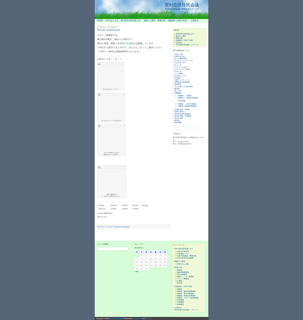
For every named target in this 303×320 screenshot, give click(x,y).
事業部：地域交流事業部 (186, 296)
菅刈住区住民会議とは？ (131, 20)
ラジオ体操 (179, 73)
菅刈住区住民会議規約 (185, 258)
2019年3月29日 (114, 30)
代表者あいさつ (183, 254)
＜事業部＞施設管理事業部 (186, 106)
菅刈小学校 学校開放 (183, 116)
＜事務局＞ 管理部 (184, 96)
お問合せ (194, 20)
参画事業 (180, 304)
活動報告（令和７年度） (178, 20)
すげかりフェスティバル (184, 60)
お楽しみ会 (179, 54)
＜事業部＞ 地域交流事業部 (187, 98)
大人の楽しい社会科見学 (184, 86)
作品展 (177, 78)
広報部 (179, 281)
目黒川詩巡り (180, 112)
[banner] (151, 9)
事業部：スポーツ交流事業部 (188, 298)
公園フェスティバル (182, 80)
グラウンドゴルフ (107, 27)
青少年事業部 (182, 274)
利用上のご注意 (183, 264)
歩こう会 (178, 91)
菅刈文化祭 (179, 118)
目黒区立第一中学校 (182, 109)
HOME (100, 20)
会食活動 (181, 101)
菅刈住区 (102, 30)
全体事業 (180, 302)
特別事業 (180, 300)
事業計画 (161, 20)
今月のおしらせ (111, 20)
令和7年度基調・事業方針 (186, 256)
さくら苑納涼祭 (180, 58)
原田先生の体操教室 (182, 82)
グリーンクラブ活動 (182, 69)
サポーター (179, 71)
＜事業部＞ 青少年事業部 (186, 104)
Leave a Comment (122, 227)
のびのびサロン (180, 63)
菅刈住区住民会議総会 (183, 114)
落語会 (177, 120)
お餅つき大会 (180, 56)
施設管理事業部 (183, 272)
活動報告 (178, 93)
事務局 (179, 270)
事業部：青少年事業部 (185, 293)
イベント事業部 (183, 279)
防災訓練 (178, 122)
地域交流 (178, 84)
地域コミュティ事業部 (185, 277)
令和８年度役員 (183, 251)
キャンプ (179, 65)
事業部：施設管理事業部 (186, 291)
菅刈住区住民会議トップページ (187, 45)
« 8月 (136, 271)
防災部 (179, 283)
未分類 (177, 89)
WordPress (137, 318)
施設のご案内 (149, 20)
